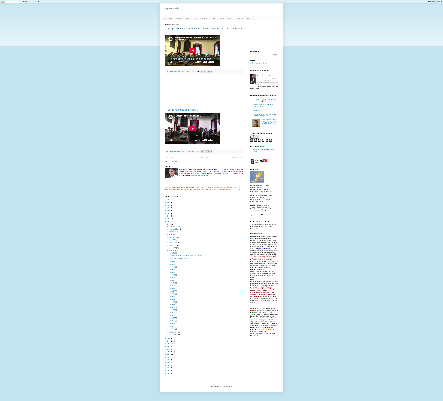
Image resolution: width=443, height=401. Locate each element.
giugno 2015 (173, 242)
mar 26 (172, 269)
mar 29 (172, 261)
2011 (169, 346)
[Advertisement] (204, 91)
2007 (169, 357)
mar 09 (172, 313)
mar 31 (172, 253)
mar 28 (172, 264)
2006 (169, 360)
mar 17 (172, 291)
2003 (169, 368)
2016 (169, 221)
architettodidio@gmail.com (258, 63)
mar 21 (172, 283)
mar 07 (172, 318)
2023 (169, 205)
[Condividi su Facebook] (209, 71)
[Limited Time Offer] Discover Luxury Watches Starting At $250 (264, 115)
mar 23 (172, 278)
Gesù (252, 238)
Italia (214, 18)
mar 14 (172, 299)
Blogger (230, 386)
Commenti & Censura (201, 18)
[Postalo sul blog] (204, 71)
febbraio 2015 (173, 332)
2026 (169, 200)
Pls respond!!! (256, 110)
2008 (169, 354)
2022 (169, 208)
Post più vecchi (238, 158)
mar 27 (172, 267)
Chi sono (178, 18)
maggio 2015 (173, 245)
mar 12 (172, 304)
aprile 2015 (172, 248)
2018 (169, 216)
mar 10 (172, 310)
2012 (169, 344)
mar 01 (172, 329)
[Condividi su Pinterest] (211, 71)
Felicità (187, 18)
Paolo (230, 18)
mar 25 (172, 272)
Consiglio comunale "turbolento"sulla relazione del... (186, 255)
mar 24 (172, 275)
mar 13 (172, 302)
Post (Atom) (174, 161)
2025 (169, 202)
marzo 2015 (173, 251)
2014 (169, 338)
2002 (169, 371)
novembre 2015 (174, 229)
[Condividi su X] (206, 71)
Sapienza (239, 18)
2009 (169, 352)
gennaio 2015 (173, 335)
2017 (169, 219)
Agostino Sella (172, 8)
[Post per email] (198, 71)
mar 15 (172, 296)
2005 (169, 362)
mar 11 (172, 307)
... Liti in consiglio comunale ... (181, 109)
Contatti (249, 18)
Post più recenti (170, 158)
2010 (169, 349)
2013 (169, 341)
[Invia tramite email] (202, 71)
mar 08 (172, 315)
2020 (169, 210)
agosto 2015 (173, 237)
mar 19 (172, 288)
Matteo (222, 18)
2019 (169, 213)
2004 (169, 365)
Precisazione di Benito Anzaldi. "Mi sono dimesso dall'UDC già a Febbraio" (270, 121)
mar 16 (172, 294)
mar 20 (172, 286)
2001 (169, 373)
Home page (167, 18)
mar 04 (172, 323)
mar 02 (172, 326)
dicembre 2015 (173, 226)
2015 (169, 224)
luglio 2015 (172, 240)
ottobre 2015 (173, 232)
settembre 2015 (174, 234)
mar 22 (172, 280)
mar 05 (172, 321)
